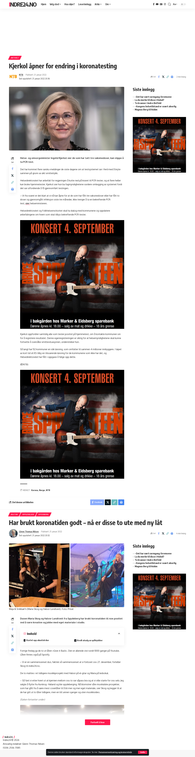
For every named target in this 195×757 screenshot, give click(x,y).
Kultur (14, 514)
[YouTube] (157, 4)
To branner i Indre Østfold (148, 103)
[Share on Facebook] (159, 77)
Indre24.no (22, 4)
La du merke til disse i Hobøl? (149, 100)
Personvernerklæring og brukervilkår (115, 752)
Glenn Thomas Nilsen (29, 531)
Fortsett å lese (97, 722)
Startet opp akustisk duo (37, 640)
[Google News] (161, 4)
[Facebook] (153, 4)
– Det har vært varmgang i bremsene (153, 96)
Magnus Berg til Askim (146, 109)
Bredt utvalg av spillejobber (90, 640)
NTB (21, 74)
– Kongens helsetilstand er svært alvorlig (155, 106)
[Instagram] (165, 4)
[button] (142, 752)
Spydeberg (43, 514)
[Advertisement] (97, 31)
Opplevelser (28, 514)
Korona (34, 490)
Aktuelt (15, 58)
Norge (42, 490)
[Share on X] (163, 77)
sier (27, 203)
